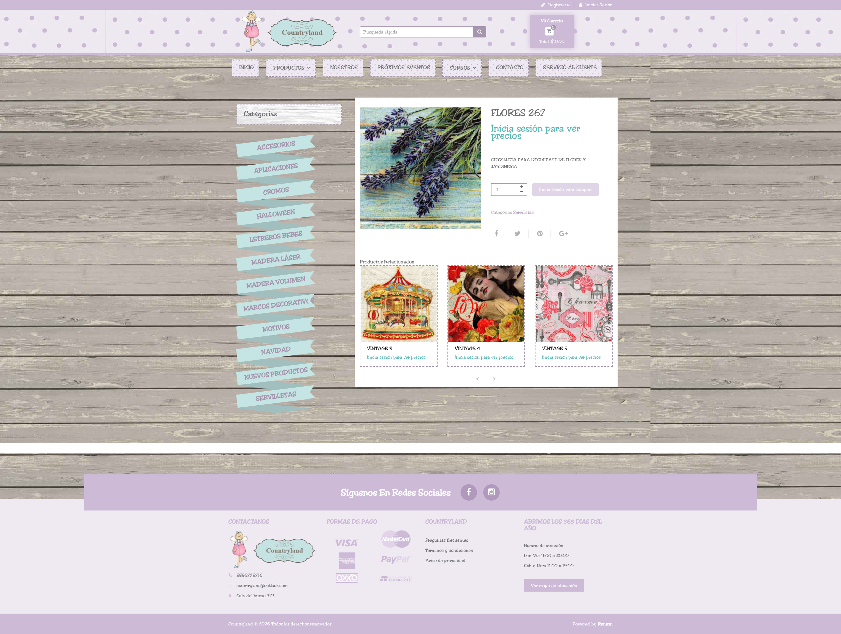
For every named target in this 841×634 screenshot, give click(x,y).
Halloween (276, 214)
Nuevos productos (276, 373)
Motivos (276, 328)
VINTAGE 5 (554, 348)
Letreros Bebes (276, 237)
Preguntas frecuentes (446, 540)
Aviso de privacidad (445, 560)
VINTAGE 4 (467, 348)
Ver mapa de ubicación (554, 585)
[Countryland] (289, 31)
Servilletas (276, 396)
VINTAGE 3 (379, 348)
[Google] (562, 234)
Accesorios (276, 145)
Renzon (605, 624)
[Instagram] (491, 492)
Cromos (275, 191)
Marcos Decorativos (276, 305)
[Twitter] (516, 234)
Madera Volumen (276, 282)
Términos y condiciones (449, 550)
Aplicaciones (276, 168)
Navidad (276, 351)
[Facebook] (495, 234)
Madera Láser (276, 259)
